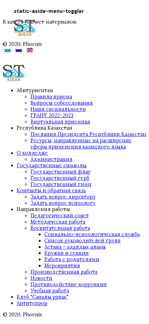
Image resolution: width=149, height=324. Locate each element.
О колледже (32, 153)
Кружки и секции (66, 253)
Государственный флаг (60, 172)
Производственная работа (63, 272)
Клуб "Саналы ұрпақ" (42, 297)
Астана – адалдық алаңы (75, 247)
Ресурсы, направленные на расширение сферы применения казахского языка (81, 143)
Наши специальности (58, 109)
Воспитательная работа (60, 228)
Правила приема (51, 97)
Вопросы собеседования (61, 103)
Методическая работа (57, 222)
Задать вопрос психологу (63, 203)
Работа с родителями (71, 259)
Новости (41, 278)
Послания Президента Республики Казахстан (88, 134)
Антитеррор (32, 303)
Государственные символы (52, 165)
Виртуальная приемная (60, 122)
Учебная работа (49, 290)
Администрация (51, 159)
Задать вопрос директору (63, 197)
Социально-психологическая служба (92, 234)
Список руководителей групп (82, 240)
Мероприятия (62, 265)
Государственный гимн (60, 184)
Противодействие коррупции (68, 284)
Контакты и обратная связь (51, 190)
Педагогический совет (59, 215)
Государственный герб (59, 178)
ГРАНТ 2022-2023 (51, 115)
